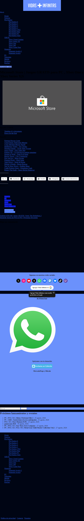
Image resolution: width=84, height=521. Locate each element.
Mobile (6, 59)
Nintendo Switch (14, 53)
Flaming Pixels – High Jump (14, 160)
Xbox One (12, 43)
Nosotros (27, 518)
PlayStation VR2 (14, 30)
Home (6, 16)
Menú (2, 12)
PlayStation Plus (14, 32)
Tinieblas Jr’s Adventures (13, 131)
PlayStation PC (14, 34)
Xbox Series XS (14, 41)
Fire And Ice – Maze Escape (14, 158)
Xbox (6, 202)
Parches (7, 63)
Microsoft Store (9, 212)
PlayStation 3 (13, 28)
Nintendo (7, 49)
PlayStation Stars (14, 36)
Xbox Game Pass (15, 47)
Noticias (7, 18)
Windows (7, 200)
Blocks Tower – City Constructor (15, 156)
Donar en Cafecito (11, 515)
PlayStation (8, 20)
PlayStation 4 (13, 26)
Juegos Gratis (9, 210)
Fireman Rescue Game (12, 141)
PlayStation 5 (13, 24)
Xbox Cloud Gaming (16, 39)
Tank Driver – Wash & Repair (14, 162)
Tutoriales (7, 57)
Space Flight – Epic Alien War (14, 150)
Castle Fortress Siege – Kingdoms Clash (18, 168)
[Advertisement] (42, 389)
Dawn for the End (10, 133)
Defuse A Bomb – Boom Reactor (15, 164)
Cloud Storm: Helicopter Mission (15, 143)
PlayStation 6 (13, 22)
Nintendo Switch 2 (15, 51)
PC (5, 55)
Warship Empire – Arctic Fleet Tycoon (17, 148)
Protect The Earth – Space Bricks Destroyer (19, 170)
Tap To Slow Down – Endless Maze (17, 166)
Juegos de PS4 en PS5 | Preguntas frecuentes (19, 218)
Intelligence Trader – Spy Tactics (15, 147)
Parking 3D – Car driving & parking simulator (20, 152)
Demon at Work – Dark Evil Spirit (16, 154)
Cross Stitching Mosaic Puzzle (14, 145)
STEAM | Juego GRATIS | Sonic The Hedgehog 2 (20, 216)
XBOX (7, 37)
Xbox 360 (12, 45)
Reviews (7, 61)
